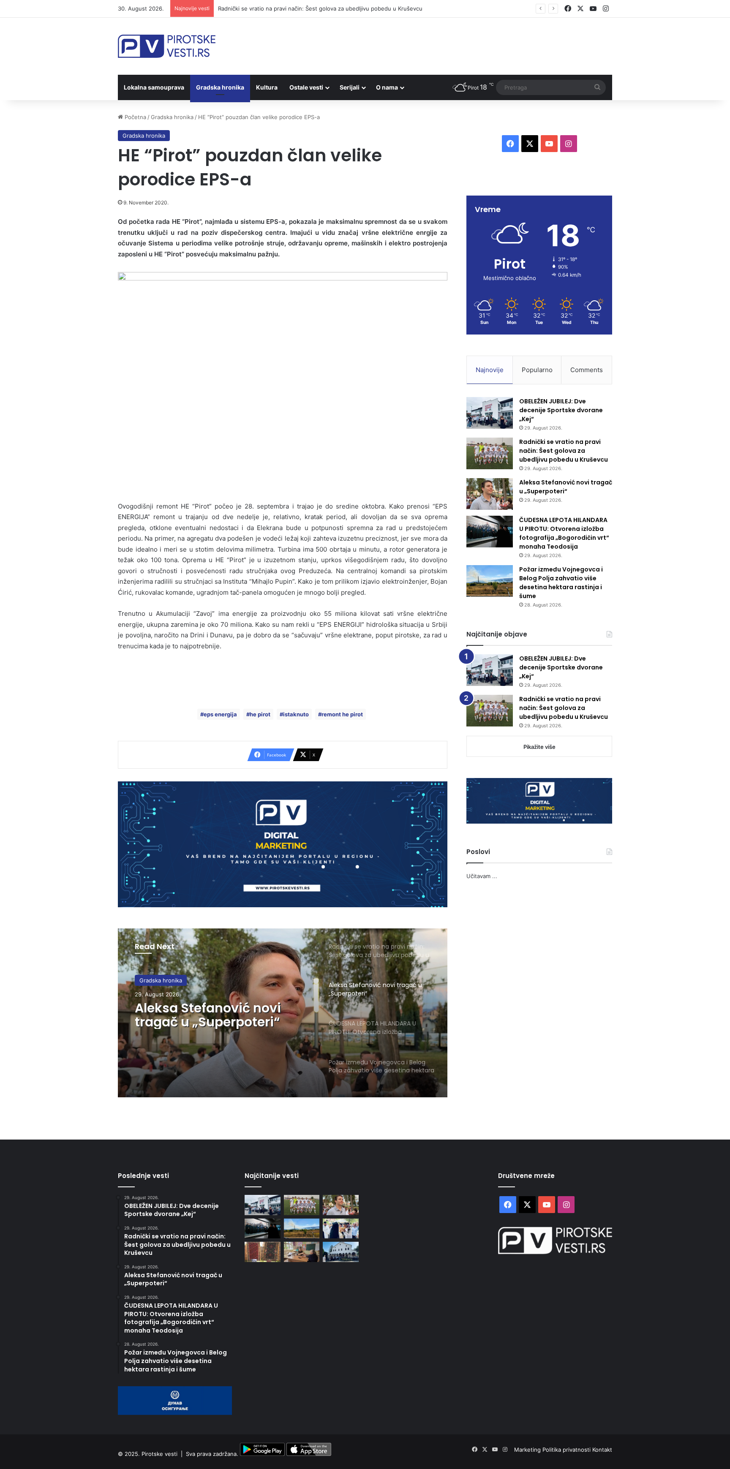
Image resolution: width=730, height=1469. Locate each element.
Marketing (528, 1449)
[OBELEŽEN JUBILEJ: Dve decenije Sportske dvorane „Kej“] (489, 413)
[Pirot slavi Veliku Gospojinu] (341, 1252)
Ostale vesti (306, 87)
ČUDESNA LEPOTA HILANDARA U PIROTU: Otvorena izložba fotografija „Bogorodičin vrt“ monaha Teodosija (564, 533)
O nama (387, 87)
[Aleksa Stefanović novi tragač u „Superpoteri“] (489, 494)
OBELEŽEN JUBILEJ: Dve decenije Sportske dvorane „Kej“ (561, 410)
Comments (586, 370)
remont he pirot (342, 714)
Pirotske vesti (159, 1453)
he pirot (260, 714)
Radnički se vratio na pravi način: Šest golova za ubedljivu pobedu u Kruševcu (563, 451)
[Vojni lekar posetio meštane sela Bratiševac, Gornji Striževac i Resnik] (302, 1252)
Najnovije (490, 370)
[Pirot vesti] (166, 46)
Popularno (537, 370)
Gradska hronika (220, 87)
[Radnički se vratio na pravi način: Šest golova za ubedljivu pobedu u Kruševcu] (489, 453)
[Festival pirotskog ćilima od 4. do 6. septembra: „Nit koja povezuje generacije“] (263, 1252)
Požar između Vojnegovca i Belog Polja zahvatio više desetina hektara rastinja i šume (561, 582)
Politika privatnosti (567, 1449)
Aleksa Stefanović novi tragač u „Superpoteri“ (208, 1015)
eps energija (220, 714)
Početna (134, 117)
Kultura (267, 87)
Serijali (350, 87)
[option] (282, 1012)
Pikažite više (539, 746)
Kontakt (602, 1449)
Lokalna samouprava (154, 87)
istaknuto (296, 714)
